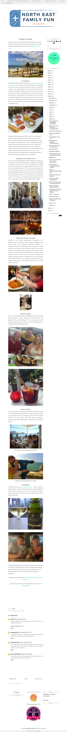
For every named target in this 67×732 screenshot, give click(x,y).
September (52, 105)
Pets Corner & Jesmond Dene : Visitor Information (55, 161)
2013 (49, 210)
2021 (49, 82)
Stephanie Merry (15, 632)
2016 (49, 94)
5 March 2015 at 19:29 (26, 642)
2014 (49, 208)
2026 (49, 70)
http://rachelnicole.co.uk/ (17, 626)
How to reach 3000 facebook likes (54, 179)
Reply (12, 628)
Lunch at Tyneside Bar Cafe (54, 134)
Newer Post (13, 678)
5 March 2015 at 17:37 (20, 619)
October (51, 102)
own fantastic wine (27, 487)
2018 (49, 89)
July (50, 109)
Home (25, 678)
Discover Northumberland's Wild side (55, 171)
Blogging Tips (52, 157)
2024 (49, 75)
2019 (49, 87)
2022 (49, 80)
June (50, 112)
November (52, 100)
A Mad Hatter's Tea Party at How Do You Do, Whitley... (55, 191)
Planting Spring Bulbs (54, 151)
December (52, 98)
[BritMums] (16, 692)
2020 (49, 84)
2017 (49, 91)
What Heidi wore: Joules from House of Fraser (55, 182)
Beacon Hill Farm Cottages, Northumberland (53, 142)
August (51, 107)
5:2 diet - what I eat (54, 194)
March (50, 119)
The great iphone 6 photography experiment (53, 122)
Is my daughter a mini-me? (54, 137)
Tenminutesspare (15, 642)
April (50, 116)
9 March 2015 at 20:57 (26, 654)
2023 (49, 77)
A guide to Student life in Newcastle (55, 199)
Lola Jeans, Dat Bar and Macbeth (55, 175)
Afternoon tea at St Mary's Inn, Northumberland (53, 127)
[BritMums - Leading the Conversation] (50, 696)
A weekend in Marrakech (55, 131)
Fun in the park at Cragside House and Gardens (54, 166)
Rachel (12, 619)
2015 (49, 96)
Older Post (38, 678)
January (51, 205)
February (51, 203)
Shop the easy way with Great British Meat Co (55, 154)
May (50, 114)
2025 (49, 73)
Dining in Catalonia (53, 196)
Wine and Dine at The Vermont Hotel (54, 146)
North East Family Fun (30, 728)
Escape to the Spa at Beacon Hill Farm (54, 186)
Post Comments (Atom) (17, 683)
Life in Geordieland (16, 654)
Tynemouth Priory (53, 149)
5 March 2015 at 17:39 (25, 632)
